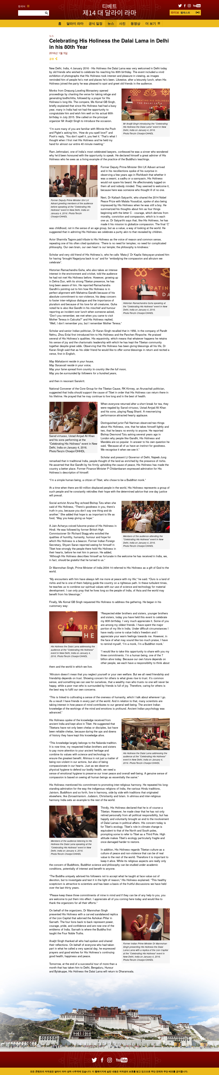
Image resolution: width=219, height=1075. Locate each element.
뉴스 (111, 23)
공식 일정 (95, 23)
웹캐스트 (180, 12)
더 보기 (150, 23)
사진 (122, 23)
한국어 (21, 6)
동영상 (135, 23)
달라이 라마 (75, 23)
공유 (51, 59)
